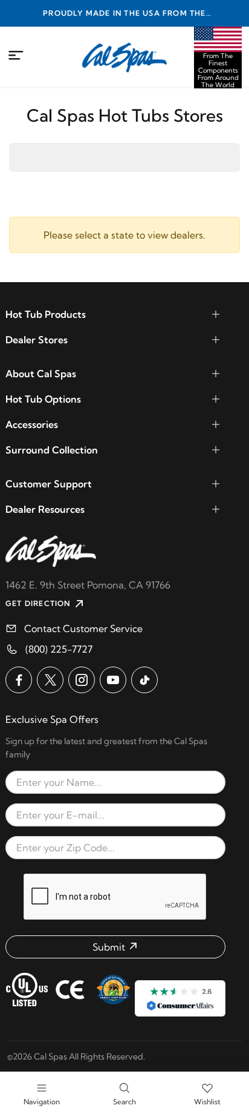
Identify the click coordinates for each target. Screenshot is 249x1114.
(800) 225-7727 (58, 649)
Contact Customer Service (83, 628)
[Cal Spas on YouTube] (113, 680)
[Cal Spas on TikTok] (144, 680)
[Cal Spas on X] (50, 680)
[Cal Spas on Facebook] (18, 680)
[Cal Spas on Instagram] (81, 680)
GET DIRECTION (38, 603)
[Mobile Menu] (16, 55)
